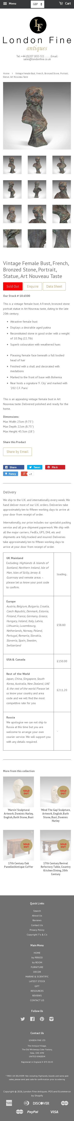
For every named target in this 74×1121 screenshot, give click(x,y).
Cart (68, 3)
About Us (37, 915)
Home (6, 73)
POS (50, 1091)
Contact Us (37, 925)
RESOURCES (37, 990)
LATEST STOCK (37, 981)
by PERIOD (37, 957)
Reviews (37, 920)
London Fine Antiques (35, 1091)
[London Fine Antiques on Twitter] (23, 1019)
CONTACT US (37, 1000)
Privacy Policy (37, 929)
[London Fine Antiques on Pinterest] (42, 1019)
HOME (37, 952)
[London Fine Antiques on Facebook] (32, 1019)
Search (37, 910)
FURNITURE (37, 967)
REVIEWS (37, 995)
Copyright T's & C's (37, 934)
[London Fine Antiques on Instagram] (51, 1019)
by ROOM (37, 962)
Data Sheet (54, 286)
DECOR (37, 971)
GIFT (37, 986)
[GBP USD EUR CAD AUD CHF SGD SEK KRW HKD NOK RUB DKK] (37, 4)
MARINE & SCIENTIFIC (37, 976)
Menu (12, 3)
